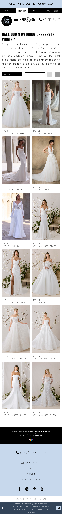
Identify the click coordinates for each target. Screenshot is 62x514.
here (32, 512)
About (31, 474)
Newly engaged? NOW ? (31, 4)
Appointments (31, 463)
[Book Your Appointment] (49, 19)
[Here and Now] (27, 19)
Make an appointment (35, 59)
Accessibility (31, 480)
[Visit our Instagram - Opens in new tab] (27, 489)
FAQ (31, 468)
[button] (16, 19)
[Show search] (44, 19)
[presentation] (16, 104)
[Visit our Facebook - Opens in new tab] (19, 489)
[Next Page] (37, 422)
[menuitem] (16, 19)
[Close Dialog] (3, 508)
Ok (59, 508)
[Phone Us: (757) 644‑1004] (40, 19)
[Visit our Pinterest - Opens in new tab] (34, 489)
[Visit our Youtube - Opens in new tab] (42, 489)
